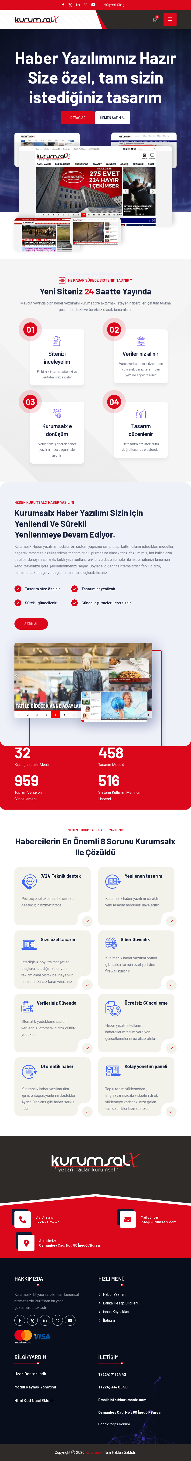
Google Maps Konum (114, 1424)
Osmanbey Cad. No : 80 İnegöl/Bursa (69, 1245)
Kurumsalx (93, 1452)
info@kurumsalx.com (159, 1221)
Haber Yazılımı (114, 1294)
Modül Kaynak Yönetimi (35, 1386)
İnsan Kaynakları (116, 1312)
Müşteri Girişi (114, 4)
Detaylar (77, 118)
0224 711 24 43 (47, 1221)
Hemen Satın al (112, 118)
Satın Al (31, 624)
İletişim (109, 1320)
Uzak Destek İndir (30, 1373)
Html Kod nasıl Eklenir (34, 1400)
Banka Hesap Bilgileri (120, 1303)
